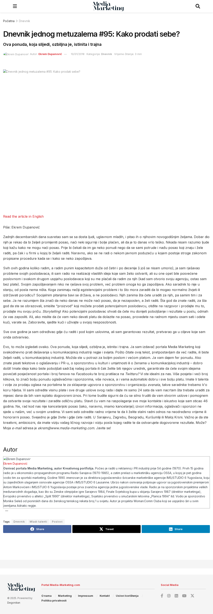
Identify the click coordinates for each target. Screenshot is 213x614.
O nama (46, 595)
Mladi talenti (38, 521)
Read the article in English (23, 216)
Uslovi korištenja (127, 595)
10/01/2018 (77, 54)
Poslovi (57, 521)
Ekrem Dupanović (50, 54)
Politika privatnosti (54, 600)
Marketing (65, 595)
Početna (9, 21)
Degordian (13, 602)
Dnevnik (24, 21)
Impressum (85, 595)
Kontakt (105, 595)
